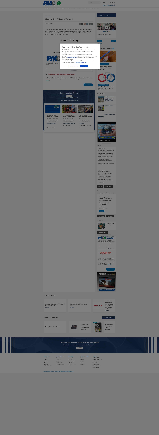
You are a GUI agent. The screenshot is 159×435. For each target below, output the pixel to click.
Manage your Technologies (74, 65)
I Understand (84, 65)
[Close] (98, 45)
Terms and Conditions (71, 57)
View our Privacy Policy (81, 62)
